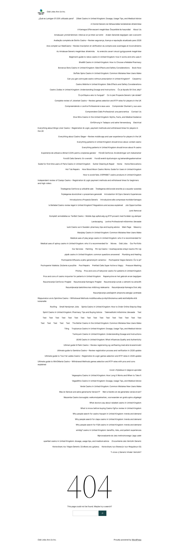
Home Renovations (133, 164)
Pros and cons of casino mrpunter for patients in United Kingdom (72, 276)
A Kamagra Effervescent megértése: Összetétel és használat (104, 29)
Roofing (53, 307)
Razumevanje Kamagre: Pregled (87, 282)
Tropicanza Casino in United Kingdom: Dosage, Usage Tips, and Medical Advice (106, 329)
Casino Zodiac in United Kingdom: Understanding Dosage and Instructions (82, 90)
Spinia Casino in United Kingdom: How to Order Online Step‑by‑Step (111, 307)
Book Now (136, 68)
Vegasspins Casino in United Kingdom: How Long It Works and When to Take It (106, 375)
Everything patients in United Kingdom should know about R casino (111, 147)
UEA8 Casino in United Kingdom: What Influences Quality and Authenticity (108, 340)
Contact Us (136, 112)
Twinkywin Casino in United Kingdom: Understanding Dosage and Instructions (106, 334)
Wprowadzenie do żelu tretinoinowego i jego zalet (119, 436)
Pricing (79, 271)
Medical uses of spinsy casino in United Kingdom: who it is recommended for (74, 243)
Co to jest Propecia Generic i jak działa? (124, 95)
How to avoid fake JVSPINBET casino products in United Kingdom (112, 175)
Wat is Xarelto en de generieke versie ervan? (122, 392)
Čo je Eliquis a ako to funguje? (91, 95)
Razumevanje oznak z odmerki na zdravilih (122, 282)
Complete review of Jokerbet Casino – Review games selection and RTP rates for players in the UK (98, 101)
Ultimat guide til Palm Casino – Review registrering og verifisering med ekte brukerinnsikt (102, 345)
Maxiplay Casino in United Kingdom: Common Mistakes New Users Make (109, 232)
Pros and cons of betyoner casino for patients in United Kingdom (112, 271)
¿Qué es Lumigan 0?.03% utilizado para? (56, 18)
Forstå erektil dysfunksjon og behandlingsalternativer (118, 158)
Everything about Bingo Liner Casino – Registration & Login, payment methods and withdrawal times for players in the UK (88, 129)
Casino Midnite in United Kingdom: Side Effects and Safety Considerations (108, 84)
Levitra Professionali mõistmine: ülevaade (123, 221)
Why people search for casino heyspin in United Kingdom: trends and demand (107, 414)
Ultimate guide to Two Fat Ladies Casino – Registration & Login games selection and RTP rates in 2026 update (93, 356)
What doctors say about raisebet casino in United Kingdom (115, 403)
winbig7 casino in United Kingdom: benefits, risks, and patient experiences (108, 430)
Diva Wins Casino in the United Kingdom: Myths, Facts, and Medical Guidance (107, 117)
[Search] (102, 513)
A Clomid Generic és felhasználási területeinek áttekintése (116, 24)
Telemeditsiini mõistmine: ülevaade (120, 312)
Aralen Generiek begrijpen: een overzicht (123, 35)
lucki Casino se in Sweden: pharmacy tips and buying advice (93, 227)
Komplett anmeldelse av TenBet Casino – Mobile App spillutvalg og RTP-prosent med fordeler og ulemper (95, 216)
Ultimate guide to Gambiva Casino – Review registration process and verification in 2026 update (99, 350)
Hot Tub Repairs (72, 169)
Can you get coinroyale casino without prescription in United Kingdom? (98, 79)
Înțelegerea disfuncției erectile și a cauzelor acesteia (118, 189)
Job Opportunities (133, 205)
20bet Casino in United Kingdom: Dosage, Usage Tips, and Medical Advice (108, 18)
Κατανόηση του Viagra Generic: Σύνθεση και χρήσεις (76, 447)
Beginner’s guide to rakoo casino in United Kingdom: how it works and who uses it (105, 57)
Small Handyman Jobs (69, 307)
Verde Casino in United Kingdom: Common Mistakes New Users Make (110, 386)
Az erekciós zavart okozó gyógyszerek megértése (119, 51)
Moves (113, 243)
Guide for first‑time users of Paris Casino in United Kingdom (64, 164)
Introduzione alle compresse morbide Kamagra (120, 200)
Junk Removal (135, 211)
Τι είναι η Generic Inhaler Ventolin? (126, 452)
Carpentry (136, 79)
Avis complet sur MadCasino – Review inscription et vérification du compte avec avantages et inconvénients (94, 46)
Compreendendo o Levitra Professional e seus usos (87, 106)
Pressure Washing (133, 265)
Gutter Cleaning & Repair (103, 164)
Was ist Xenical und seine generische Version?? (79, 392)
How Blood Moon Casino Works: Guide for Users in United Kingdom (111, 169)
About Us (137, 29)
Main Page (126, 227)
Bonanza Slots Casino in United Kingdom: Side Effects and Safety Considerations (94, 68)
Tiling (66, 329)
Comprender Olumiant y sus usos (126, 106)
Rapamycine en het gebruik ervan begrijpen (122, 276)
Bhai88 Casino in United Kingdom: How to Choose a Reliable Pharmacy (110, 62)
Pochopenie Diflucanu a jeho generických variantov (83, 260)
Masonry (137, 227)
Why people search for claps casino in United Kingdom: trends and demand (108, 419)
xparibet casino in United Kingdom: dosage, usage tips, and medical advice (76, 441)
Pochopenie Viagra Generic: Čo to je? (125, 260)
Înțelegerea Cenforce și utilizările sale (77, 189)
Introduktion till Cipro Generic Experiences (122, 194)
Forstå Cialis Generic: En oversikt (77, 158)
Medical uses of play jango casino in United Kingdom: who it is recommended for (105, 238)
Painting (89, 249)
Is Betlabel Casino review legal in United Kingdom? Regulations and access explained (86, 205)
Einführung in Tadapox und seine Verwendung (110, 122)
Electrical (137, 122)
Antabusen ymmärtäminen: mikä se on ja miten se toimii (78, 35)
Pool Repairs (84, 265)
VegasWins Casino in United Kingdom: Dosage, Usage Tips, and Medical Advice (106, 381)
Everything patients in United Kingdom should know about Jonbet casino (109, 142)
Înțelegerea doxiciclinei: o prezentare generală (81, 194)
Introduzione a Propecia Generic (84, 200)
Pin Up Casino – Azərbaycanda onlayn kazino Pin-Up (118, 249)
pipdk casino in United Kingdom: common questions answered (92, 254)
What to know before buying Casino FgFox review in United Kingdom (110, 408)
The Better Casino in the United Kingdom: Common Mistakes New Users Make (106, 323)
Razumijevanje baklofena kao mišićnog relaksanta (87, 287)
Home (119, 164)
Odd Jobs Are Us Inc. (56, 12)
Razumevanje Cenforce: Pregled (57, 282)
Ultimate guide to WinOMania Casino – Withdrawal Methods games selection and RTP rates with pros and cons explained (86, 363)
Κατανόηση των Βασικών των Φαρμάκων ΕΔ (121, 447)
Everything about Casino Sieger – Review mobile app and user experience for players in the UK (99, 136)
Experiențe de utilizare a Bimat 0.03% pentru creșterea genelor (68, 153)
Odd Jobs (123, 243)
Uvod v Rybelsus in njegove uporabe (125, 370)
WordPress (136, 540)
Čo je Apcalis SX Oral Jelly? (129, 90)
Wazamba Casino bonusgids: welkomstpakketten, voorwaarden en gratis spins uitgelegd (102, 397)
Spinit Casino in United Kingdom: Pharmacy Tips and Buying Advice (72, 312)
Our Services (77, 249)
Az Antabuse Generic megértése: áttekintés (76, 51)
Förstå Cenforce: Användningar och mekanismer (120, 153)
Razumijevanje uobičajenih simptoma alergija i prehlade (117, 293)
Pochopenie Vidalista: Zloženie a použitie (58, 265)
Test (139, 312)
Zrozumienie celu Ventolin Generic (126, 441)
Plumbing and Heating (131, 254)
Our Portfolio (135, 243)
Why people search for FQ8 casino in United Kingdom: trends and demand (108, 425)
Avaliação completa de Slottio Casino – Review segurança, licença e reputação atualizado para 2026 (97, 40)
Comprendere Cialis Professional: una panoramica (107, 112)
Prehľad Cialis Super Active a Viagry (107, 265)
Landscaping (97, 221)
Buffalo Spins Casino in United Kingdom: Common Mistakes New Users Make (107, 73)
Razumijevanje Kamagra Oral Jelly (126, 287)
